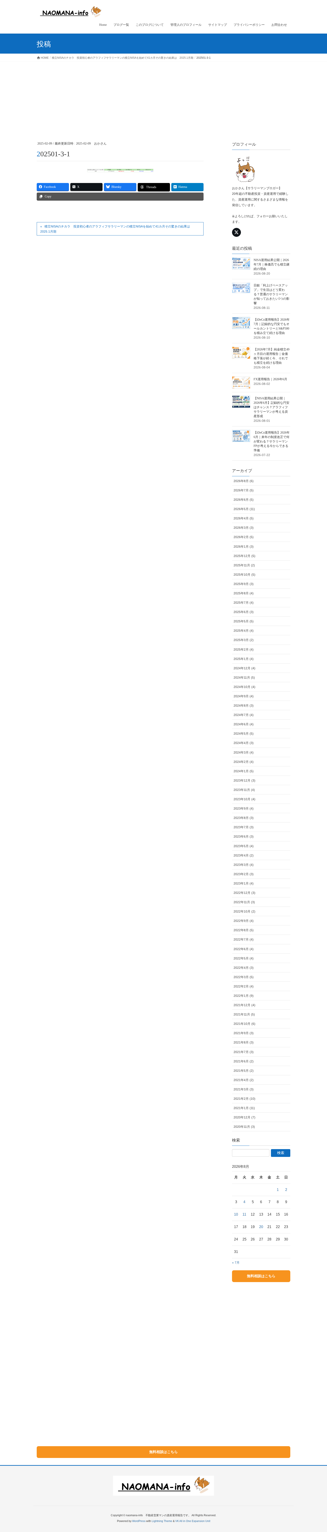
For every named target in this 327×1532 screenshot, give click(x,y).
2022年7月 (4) (244, 939)
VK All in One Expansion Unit (192, 1521)
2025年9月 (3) (244, 584)
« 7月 (236, 1262)
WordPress (138, 1521)
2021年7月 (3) (244, 1052)
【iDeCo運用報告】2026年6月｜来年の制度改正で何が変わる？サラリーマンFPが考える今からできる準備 (272, 441)
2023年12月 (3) (244, 780)
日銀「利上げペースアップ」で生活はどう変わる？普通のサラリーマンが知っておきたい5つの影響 (271, 294)
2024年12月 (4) (244, 668)
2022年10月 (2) (244, 911)
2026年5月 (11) (244, 509)
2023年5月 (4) (244, 846)
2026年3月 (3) (244, 527)
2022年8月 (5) (244, 930)
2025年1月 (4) (244, 659)
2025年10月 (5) (244, 574)
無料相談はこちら (261, 1276)
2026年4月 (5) (244, 518)
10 (236, 1214)
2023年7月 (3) (244, 827)
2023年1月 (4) (244, 883)
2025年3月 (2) (244, 640)
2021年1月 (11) (244, 1108)
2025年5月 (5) (244, 621)
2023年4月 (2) (244, 855)
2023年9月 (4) (244, 808)
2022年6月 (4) (244, 949)
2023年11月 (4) (244, 790)
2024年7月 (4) (244, 715)
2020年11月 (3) (244, 1126)
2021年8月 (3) (244, 1042)
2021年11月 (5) (244, 1014)
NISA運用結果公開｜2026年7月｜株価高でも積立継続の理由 (271, 264)
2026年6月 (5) (244, 499)
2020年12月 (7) (244, 1117)
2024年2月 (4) (244, 762)
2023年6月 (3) (244, 836)
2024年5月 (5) (244, 733)
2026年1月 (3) (244, 546)
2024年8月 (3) (244, 705)
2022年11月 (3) (244, 902)
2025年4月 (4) (244, 630)
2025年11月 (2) (244, 565)
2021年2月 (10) (244, 1098)
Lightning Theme (162, 1521)
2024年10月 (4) (244, 687)
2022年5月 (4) (244, 958)
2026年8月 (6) (244, 481)
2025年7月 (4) (244, 602)
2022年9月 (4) (244, 921)
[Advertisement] (163, 95)
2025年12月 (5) (244, 556)
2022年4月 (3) (244, 967)
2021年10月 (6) (244, 1023)
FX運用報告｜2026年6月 (270, 379)
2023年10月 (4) (244, 799)
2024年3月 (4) (244, 752)
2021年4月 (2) (244, 1080)
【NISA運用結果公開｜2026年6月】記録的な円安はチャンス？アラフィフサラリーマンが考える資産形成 (271, 407)
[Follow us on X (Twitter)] (236, 232)
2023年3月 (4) (244, 865)
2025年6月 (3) (244, 612)
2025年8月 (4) (244, 593)
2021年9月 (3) (244, 1033)
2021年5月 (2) (244, 1070)
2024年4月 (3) (244, 743)
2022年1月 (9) (244, 995)
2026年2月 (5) (244, 537)
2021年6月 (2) (244, 1061)
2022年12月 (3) (244, 893)
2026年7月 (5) (244, 490)
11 (244, 1214)
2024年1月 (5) (244, 771)
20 (261, 1227)
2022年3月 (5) (244, 977)
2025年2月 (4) (244, 649)
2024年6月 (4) (244, 724)
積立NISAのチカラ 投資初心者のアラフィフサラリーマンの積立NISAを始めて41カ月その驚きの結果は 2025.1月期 (116, 229)
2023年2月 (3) (244, 874)
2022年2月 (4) (244, 986)
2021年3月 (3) (244, 1089)
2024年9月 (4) (244, 696)
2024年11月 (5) (244, 677)
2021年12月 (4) (244, 1005)
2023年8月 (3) (244, 818)
